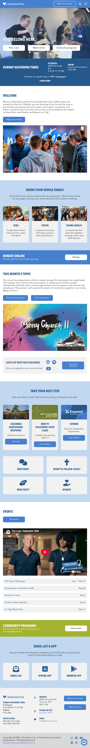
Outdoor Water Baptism (15, 602)
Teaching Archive (73, 365)
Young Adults (74, 225)
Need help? (23, 490)
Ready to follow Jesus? (66, 469)
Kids (16, 225)
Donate (76, 257)
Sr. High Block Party (13, 610)
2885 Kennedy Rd (55, 67)
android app (74, 676)
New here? (23, 469)
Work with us (75, 707)
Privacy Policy (9, 743)
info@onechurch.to (48, 721)
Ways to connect (64, 4)
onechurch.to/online (77, 67)
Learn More (45, 80)
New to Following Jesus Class (45, 427)
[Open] (86, 4)
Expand (74, 424)
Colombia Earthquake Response (16, 427)
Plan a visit (14, 48)
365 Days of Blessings (14, 581)
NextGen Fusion (12, 595)
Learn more (76, 628)
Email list (16, 676)
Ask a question (42, 298)
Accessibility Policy (26, 743)
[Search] (80, 4)
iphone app (44, 676)
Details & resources (15, 298)
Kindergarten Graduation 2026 (19, 588)
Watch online (39, 48)
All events (14, 519)
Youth (45, 225)
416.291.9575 (45, 713)
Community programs (66, 48)
